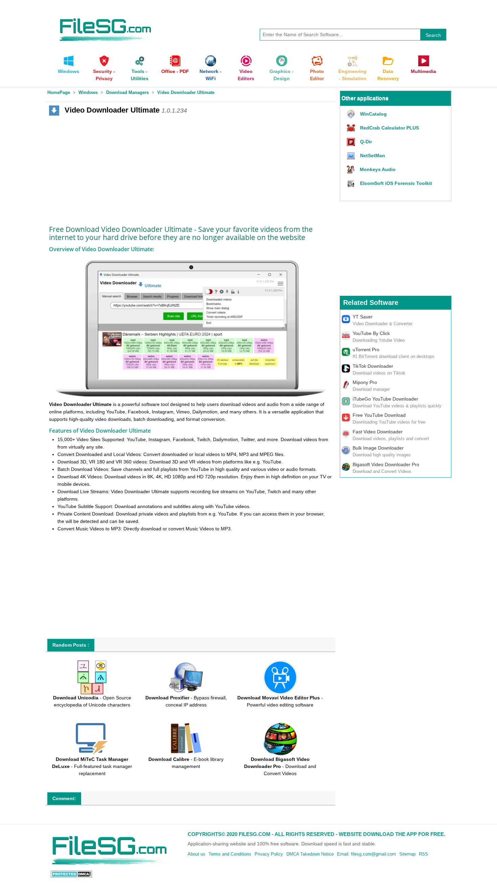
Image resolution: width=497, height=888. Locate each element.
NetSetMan (372, 155)
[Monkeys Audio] (351, 170)
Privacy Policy (269, 854)
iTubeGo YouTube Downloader (385, 399)
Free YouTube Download (379, 415)
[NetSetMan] (351, 156)
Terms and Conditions (230, 854)
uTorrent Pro (366, 349)
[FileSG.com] (105, 17)
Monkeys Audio (378, 169)
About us (196, 854)
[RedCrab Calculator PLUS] (351, 128)
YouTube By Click (371, 333)
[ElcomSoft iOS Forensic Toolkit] (351, 183)
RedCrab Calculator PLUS (389, 127)
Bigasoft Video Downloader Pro (386, 464)
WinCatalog (373, 114)
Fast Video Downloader (378, 431)
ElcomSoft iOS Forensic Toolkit (396, 183)
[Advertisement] (190, 168)
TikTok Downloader (373, 366)
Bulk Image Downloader (378, 448)
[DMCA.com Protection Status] (71, 874)
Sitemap (407, 854)
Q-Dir (366, 141)
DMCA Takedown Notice (310, 854)
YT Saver (363, 316)
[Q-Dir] (351, 142)
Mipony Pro (365, 382)
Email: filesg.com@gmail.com (366, 854)
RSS (423, 854)
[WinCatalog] (351, 114)
